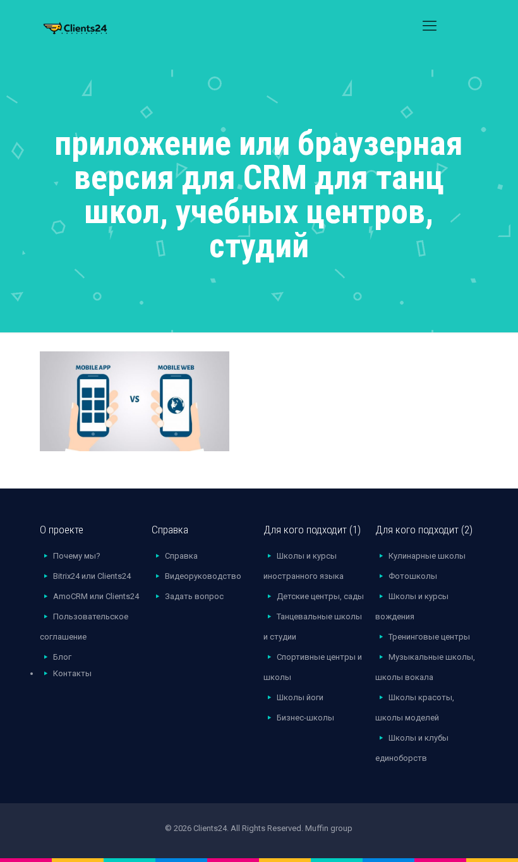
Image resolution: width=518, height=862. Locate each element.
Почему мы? (76, 556)
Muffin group (328, 828)
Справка (181, 556)
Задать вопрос (194, 596)
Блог (62, 657)
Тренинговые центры (429, 636)
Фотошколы (412, 576)
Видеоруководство (203, 576)
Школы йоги (300, 697)
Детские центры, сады (320, 596)
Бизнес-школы (305, 717)
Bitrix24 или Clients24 (92, 576)
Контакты (72, 673)
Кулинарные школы (427, 556)
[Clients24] (91, 25)
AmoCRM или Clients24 (96, 596)
